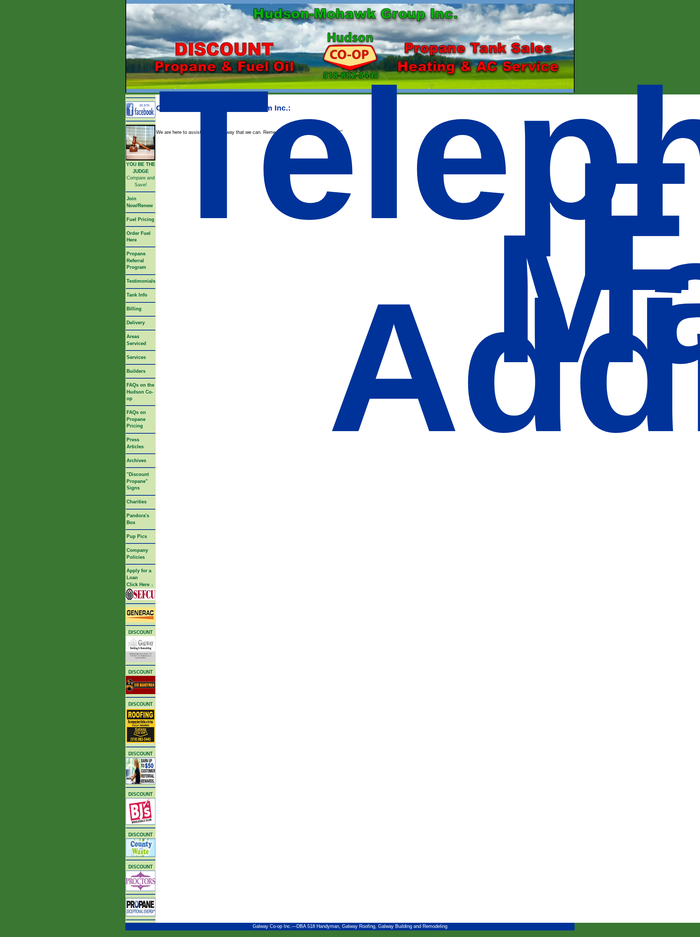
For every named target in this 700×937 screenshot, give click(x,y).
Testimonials (141, 281)
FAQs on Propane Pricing (136, 419)
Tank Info (137, 295)
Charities (137, 501)
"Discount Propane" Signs (138, 481)
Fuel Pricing (140, 219)
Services (136, 357)
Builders (136, 371)
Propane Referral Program (136, 260)
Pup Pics (137, 536)
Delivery (136, 322)
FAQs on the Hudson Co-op (140, 391)
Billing (134, 308)
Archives (136, 460)
